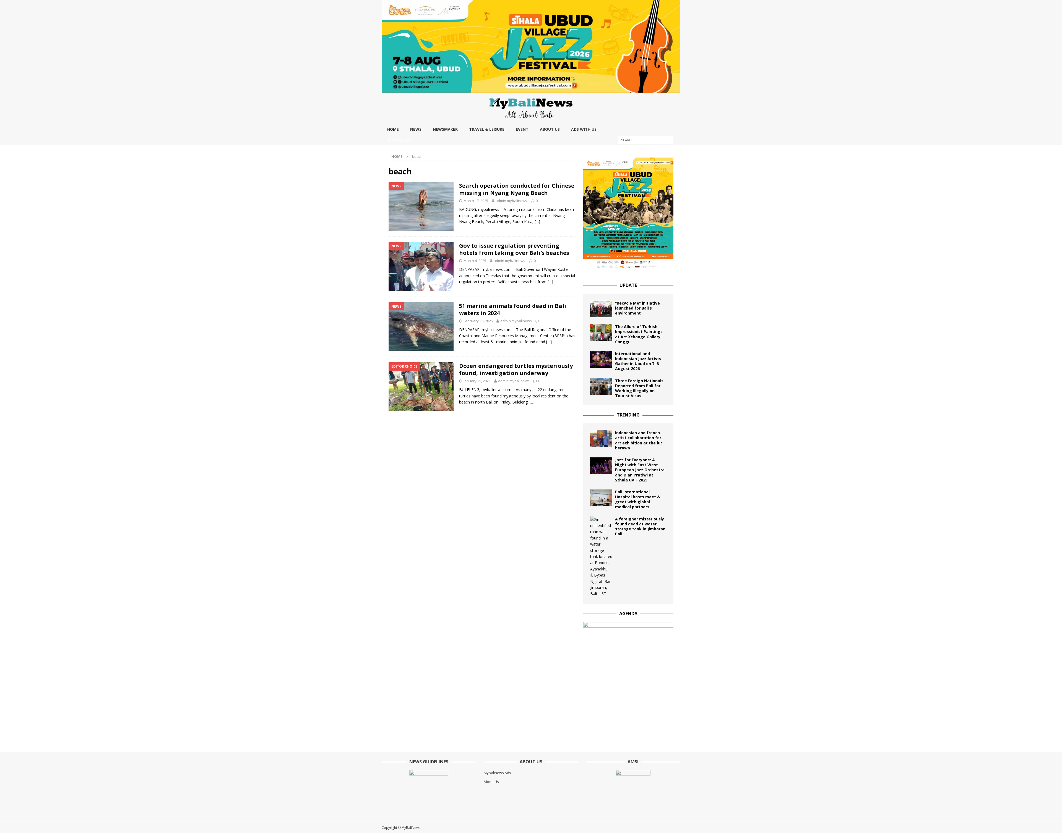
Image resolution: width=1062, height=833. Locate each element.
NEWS (415, 129)
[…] (537, 221)
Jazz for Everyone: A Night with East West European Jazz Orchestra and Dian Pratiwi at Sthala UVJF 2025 (640, 470)
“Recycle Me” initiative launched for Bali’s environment (637, 308)
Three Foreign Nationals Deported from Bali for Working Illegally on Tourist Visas (639, 388)
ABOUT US (550, 129)
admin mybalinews (511, 200)
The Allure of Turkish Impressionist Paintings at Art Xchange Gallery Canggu (639, 334)
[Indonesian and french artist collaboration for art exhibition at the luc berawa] (601, 438)
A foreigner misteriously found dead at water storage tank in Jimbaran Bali (640, 526)
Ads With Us (584, 129)
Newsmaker (445, 129)
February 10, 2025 (478, 320)
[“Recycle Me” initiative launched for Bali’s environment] (601, 309)
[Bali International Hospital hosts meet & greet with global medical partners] (601, 497)
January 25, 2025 (477, 380)
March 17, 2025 (476, 200)
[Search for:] (645, 139)
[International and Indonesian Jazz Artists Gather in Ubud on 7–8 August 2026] (601, 359)
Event (522, 129)
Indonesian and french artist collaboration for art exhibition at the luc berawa (639, 440)
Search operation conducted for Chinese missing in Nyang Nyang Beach (516, 189)
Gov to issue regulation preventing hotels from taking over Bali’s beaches (514, 249)
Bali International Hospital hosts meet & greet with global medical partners (637, 499)
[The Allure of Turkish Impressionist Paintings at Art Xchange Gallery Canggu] (601, 332)
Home (393, 129)
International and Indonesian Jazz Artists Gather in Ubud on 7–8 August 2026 (638, 361)
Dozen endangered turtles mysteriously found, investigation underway (516, 369)
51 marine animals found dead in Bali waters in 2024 (512, 309)
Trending (628, 415)
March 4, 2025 (475, 260)
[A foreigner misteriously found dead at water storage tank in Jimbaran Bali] (601, 557)
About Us (491, 781)
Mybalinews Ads (497, 772)
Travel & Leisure (486, 129)
